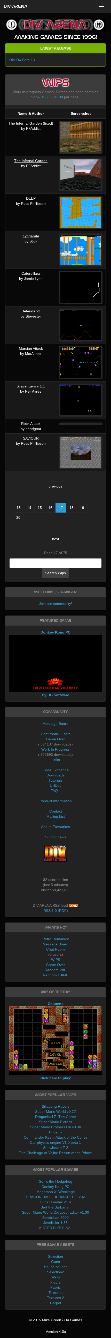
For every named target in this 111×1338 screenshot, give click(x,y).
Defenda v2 (30, 311)
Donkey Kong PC (55, 1187)
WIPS (55, 960)
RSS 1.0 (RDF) (55, 911)
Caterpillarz (30, 273)
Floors (55, 1282)
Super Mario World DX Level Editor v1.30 (55, 1212)
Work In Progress (55, 749)
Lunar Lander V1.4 (55, 1202)
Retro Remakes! (55, 939)
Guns (55, 1262)
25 (48, 97)
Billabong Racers (55, 1106)
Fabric (55, 1287)
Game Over (55, 739)
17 (61, 508)
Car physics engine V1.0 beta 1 (55, 1142)
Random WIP (55, 970)
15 (40, 508)
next (55, 539)
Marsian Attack (31, 348)
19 (82, 508)
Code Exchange (56, 770)
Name (22, 113)
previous (55, 486)
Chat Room (55, 949)
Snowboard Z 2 (55, 1148)
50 (54, 97)
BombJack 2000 (55, 1217)
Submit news (55, 837)
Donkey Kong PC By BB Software (55, 663)
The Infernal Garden (30, 161)
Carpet (55, 1303)
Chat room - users (55, 734)
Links (55, 760)
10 (43, 97)
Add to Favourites (55, 827)
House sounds (55, 1267)
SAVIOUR (31, 438)
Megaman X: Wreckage (55, 1192)
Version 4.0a (56, 1331)
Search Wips (55, 573)
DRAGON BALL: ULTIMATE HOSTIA (55, 1197)
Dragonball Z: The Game (55, 1117)
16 (50, 508)
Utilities (55, 785)
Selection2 (55, 1272)
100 (60, 97)
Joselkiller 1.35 (55, 1223)
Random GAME (55, 975)
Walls (55, 1277)
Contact (55, 811)
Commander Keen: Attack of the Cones (56, 1137)
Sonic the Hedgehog (55, 1181)
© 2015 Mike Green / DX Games (55, 1320)
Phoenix (55, 1132)
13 (19, 508)
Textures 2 (55, 1298)
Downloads (55, 775)
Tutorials (55, 780)
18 (71, 508)
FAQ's (55, 791)
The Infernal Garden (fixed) (31, 123)
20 (18, 517)
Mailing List (55, 816)
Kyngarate (30, 236)
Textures (55, 1293)
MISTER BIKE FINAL (55, 1228)
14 (29, 508)
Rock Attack (30, 423)
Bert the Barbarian (55, 1207)
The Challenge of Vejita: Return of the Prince (55, 1153)
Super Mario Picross (55, 1122)
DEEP (31, 198)
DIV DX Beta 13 (22, 60)
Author (38, 113)
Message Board (55, 723)
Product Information (55, 801)
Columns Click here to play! (55, 1041)
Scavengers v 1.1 (31, 386)
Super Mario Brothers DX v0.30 (55, 1127)
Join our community (55, 604)
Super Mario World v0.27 (55, 1111)
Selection (55, 1256)
